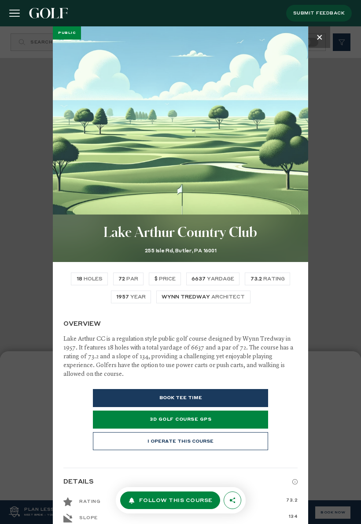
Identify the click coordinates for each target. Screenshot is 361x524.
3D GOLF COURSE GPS (180, 419)
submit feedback (319, 13)
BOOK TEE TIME (180, 398)
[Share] (232, 500)
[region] (180, 275)
